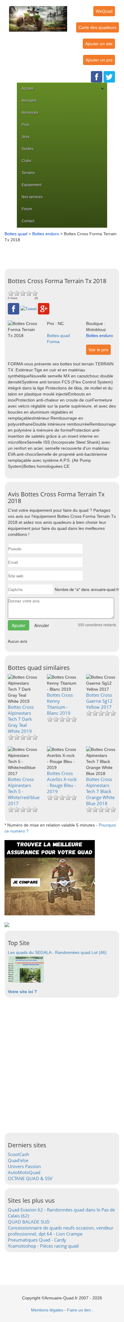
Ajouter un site (99, 43)
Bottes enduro (45, 233)
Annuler (41, 625)
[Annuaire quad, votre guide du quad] (38, 15)
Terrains (28, 173)
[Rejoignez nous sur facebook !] (96, 76)
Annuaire (29, 100)
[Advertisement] (63, 253)
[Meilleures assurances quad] (50, 877)
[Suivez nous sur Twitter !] (109, 76)
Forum (27, 209)
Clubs (26, 161)
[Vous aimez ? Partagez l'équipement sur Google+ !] (43, 308)
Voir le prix (98, 349)
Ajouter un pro (99, 60)
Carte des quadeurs (97, 27)
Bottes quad (16, 233)
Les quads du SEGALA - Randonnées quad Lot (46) (57, 952)
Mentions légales (47, 1310)
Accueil (28, 88)
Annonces (30, 113)
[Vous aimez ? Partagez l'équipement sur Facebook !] (13, 308)
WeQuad (104, 11)
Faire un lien (79, 1310)
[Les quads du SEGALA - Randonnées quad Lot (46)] (26, 968)
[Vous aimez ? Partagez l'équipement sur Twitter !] (28, 308)
